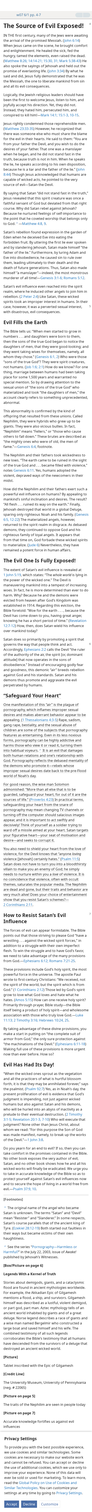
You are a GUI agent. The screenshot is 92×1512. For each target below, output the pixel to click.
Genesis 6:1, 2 (47, 356)
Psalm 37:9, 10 (24, 1189)
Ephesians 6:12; (36, 961)
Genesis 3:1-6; (51, 278)
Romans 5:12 (73, 278)
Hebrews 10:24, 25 (53, 1020)
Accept (11, 1504)
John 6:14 (71, 40)
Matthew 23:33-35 (18, 128)
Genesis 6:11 (23, 470)
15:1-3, (63, 115)
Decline (29, 1504)
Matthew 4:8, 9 (34, 223)
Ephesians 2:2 (35, 649)
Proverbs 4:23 (41, 799)
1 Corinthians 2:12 (28, 989)
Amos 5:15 (23, 1000)
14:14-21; (35, 61)
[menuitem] (6, 5)
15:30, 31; (50, 61)
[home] (6, 5)
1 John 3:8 (35, 1139)
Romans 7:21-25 (61, 961)
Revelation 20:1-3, (26, 1119)
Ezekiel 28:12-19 (26, 1228)
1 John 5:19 (12, 575)
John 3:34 (56, 71)
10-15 (74, 115)
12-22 (14, 519)
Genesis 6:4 (26, 446)
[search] (86, 5)
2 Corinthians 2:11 (18, 904)
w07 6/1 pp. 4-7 (28, 15)
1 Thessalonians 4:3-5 (39, 720)
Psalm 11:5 (70, 859)
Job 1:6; (32, 367)
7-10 (45, 1119)
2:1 (40, 367)
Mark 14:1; (49, 115)
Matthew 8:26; (15, 61)
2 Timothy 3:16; (25, 1020)
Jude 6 (34, 545)
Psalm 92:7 (34, 1089)
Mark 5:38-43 (69, 61)
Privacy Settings (69, 1493)
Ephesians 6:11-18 (70, 1044)
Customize (49, 1504)
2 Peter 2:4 (29, 296)
